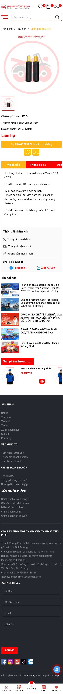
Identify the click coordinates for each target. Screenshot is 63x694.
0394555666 (21, 572)
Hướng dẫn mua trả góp (14, 484)
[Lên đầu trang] (57, 679)
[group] (31, 64)
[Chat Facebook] (11, 268)
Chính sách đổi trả (11, 511)
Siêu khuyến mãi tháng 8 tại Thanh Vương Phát (39, 345)
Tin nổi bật (8, 278)
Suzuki (5, 434)
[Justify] (57, 17)
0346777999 (22, 144)
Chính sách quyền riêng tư (15, 499)
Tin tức (44, 690)
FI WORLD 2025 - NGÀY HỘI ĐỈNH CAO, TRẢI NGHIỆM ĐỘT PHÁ (38, 331)
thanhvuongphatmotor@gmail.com (21, 576)
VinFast (5, 421)
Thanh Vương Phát (30, 675)
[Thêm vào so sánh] (35, 152)
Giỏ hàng (31, 689)
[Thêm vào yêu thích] (27, 152)
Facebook (19, 267)
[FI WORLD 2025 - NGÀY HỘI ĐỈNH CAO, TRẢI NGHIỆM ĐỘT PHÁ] (10, 334)
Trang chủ (7, 690)
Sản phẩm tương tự (17, 361)
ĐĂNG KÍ (10, 650)
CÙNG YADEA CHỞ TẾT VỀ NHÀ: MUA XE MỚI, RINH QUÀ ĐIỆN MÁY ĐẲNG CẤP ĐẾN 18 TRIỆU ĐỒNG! (41, 317)
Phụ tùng (6, 438)
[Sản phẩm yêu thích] (40, 7)
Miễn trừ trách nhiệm (13, 507)
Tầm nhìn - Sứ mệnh (12, 452)
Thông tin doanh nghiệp (14, 457)
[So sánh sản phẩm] (56, 7)
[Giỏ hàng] (48, 7)
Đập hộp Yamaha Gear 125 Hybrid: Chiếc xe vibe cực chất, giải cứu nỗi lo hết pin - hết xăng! (39, 302)
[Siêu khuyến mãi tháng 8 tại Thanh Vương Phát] (10, 347)
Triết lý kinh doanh (11, 461)
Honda (4, 413)
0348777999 (48, 267)
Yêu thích (56, 690)
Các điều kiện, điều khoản (15, 503)
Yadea (4, 425)
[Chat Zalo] (38, 268)
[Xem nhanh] (42, 381)
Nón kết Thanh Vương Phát (35, 368)
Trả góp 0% (7, 476)
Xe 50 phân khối (10, 429)
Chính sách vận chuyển (14, 515)
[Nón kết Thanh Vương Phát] (10, 375)
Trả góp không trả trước (14, 480)
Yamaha (6, 417)
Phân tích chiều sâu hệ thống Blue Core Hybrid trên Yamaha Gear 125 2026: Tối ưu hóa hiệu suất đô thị (40, 288)
